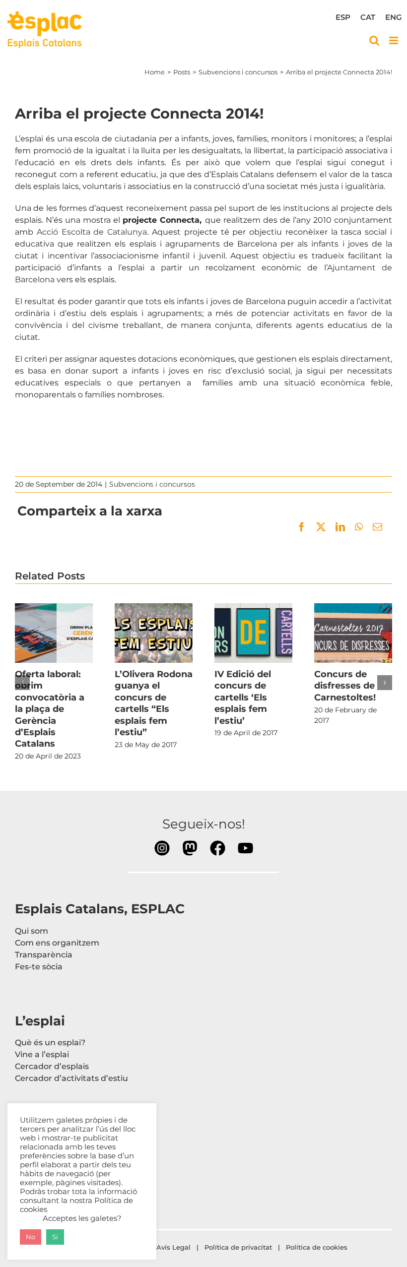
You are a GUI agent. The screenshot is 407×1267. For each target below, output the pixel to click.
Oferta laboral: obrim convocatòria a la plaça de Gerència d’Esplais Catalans (53, 633)
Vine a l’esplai (42, 1054)
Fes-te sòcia (39, 966)
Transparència (43, 954)
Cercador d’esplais (52, 1066)
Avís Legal (173, 1247)
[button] (22, 682)
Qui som (31, 931)
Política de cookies (317, 1247)
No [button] (30, 1237)
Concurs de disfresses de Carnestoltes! (352, 633)
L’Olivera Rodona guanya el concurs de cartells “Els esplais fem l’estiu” (153, 633)
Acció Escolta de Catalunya (92, 232)
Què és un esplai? (50, 1042)
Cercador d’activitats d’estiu (71, 1078)
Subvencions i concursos (152, 484)
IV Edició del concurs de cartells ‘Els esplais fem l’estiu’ (253, 633)
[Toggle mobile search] (374, 40)
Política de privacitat (238, 1247)
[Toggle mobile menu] (394, 40)
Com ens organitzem (57, 943)
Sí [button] (55, 1237)
